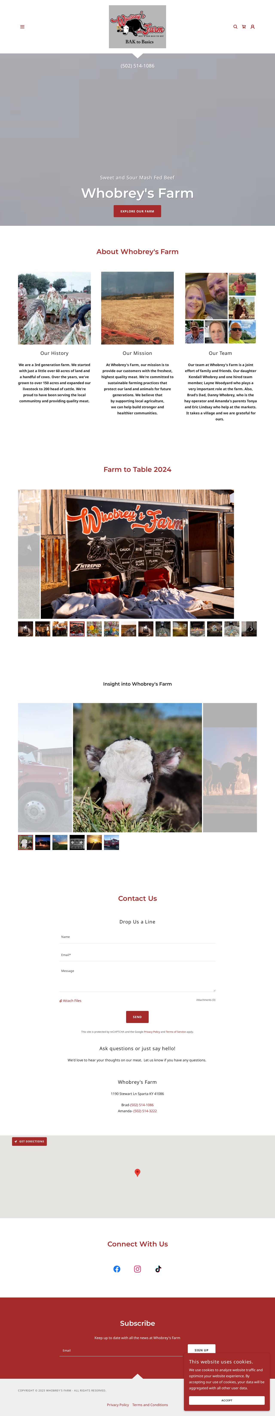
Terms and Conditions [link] (150, 1404)
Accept (227, 1400)
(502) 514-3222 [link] (145, 1111)
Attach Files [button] (72, 1000)
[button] (22, 26)
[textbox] (137, 936)
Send (137, 1017)
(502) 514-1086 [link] (137, 65)
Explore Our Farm (137, 211)
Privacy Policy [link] (152, 1032)
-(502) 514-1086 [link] (141, 1105)
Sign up (202, 1350)
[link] (137, 26)
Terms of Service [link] (176, 1032)
